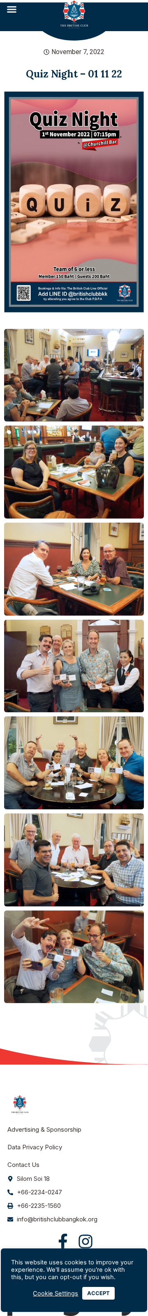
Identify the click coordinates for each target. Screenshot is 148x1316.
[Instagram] (85, 1241)
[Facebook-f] (63, 1241)
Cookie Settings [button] (55, 1293)
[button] (12, 9)
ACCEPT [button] (98, 1293)
